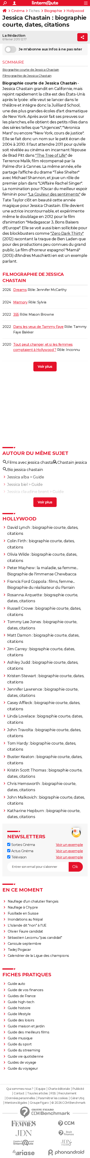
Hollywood (75, 11)
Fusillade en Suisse (23, 913)
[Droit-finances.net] (66, 1133)
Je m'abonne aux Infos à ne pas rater (50, 49)
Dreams (20, 290)
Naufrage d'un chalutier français (33, 901)
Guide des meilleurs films (28, 1032)
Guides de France (22, 996)
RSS (53, 1093)
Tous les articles (37, 1093)
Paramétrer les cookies (53, 1098)
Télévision (18, 857)
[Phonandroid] (66, 1152)
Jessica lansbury (22, 499)
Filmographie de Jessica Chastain (26, 76)
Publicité (78, 1089)
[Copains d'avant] (23, 1143)
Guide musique (20, 1038)
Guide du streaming (24, 1050)
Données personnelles (20, 1098)
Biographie (53, 11)
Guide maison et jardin (26, 1026)
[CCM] (66, 1124)
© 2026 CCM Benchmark (68, 1102)
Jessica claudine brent (28, 491)
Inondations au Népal (25, 919)
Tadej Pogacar (19, 949)
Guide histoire (19, 1008)
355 (16, 314)
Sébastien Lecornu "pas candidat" (35, 937)
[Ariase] (23, 1152)
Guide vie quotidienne (25, 1056)
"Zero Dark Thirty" (67, 233)
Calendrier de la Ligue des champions (38, 955)
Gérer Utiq (77, 1098)
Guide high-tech (21, 1002)
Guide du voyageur (23, 1068)
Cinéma (17, 11)
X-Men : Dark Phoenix (31, 367)
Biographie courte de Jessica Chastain (30, 70)
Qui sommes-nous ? (19, 1089)
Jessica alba (18, 477)
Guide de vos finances (25, 990)
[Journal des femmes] (23, 1124)
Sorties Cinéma (22, 845)
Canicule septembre (24, 943)
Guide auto (16, 984)
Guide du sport (20, 1044)
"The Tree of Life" (51, 155)
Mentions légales (16, 1102)
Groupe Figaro (39, 1102)
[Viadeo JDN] (66, 1143)
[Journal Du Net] (23, 1133)
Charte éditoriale (59, 1089)
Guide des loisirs (21, 1020)
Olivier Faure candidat (25, 931)
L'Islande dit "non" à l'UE (27, 925)
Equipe (40, 1089)
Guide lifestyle (19, 1014)
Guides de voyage (22, 1062)
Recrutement (67, 1093)
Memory (20, 302)
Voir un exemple (69, 845)
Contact (19, 1093)
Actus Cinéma (21, 851)
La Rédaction (13, 35)
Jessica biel (17, 484)
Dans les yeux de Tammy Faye (38, 327)
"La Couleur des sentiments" (54, 194)
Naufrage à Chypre (23, 907)
